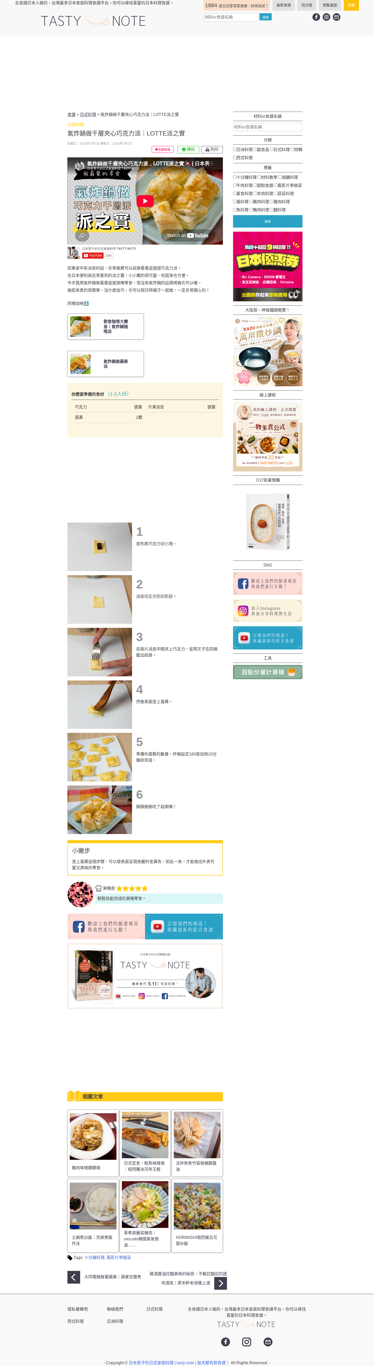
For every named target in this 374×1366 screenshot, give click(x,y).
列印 (214, 149)
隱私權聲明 (77, 1309)
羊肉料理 (265, 193)
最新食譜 (284, 5)
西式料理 (244, 158)
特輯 (298, 149)
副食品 (263, 149)
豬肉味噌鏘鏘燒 (86, 1168)
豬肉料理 (261, 202)
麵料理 (280, 210)
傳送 (190, 149)
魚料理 (242, 210)
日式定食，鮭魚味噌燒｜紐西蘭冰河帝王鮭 (144, 1166)
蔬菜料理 (286, 193)
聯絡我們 (115, 1309)
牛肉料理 (244, 185)
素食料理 (244, 193)
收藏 (351, 5)
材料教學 (269, 177)
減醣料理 (290, 177)
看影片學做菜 (119, 1257)
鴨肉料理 (261, 210)
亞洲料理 (244, 149)
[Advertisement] (187, 73)
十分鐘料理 (94, 1257)
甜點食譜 (265, 185)
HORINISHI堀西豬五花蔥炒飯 (196, 1240)
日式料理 (282, 149)
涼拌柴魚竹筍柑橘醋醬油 (196, 1166)
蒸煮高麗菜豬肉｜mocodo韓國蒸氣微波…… (141, 1239)
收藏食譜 (164, 150)
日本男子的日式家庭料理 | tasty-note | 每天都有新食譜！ (180, 1363)
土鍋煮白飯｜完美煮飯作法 (92, 1240)
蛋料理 (242, 202)
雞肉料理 (282, 202)
